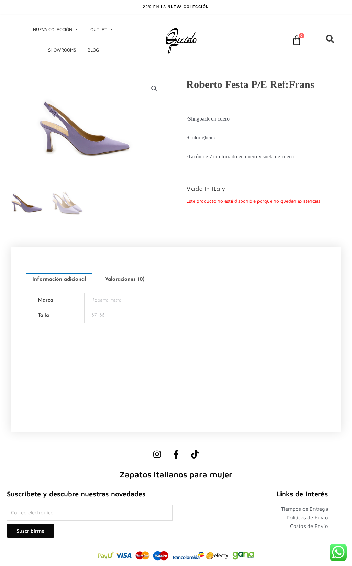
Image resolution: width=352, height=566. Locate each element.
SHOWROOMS (62, 50)
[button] (154, 88)
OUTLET (98, 29)
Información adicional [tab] (59, 279)
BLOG (93, 50)
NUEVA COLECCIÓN (52, 29)
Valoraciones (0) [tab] (125, 279)
